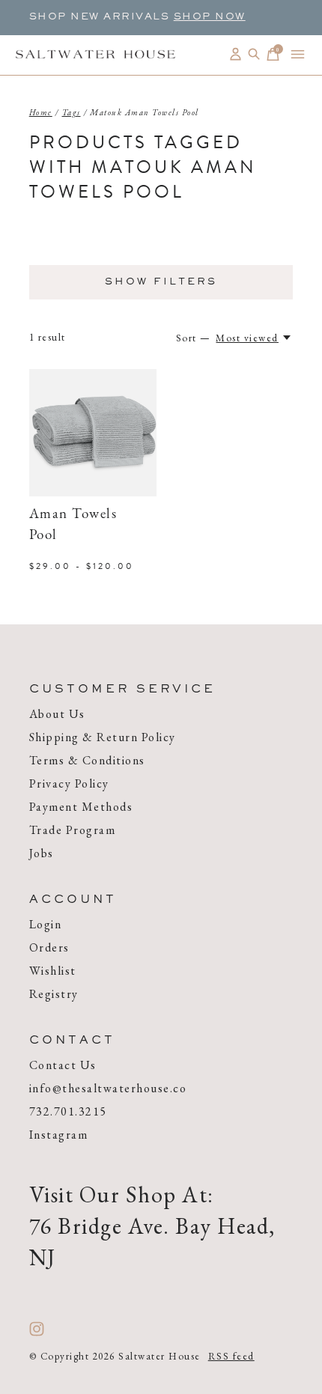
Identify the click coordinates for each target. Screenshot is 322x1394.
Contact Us (63, 1065)
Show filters (161, 282)
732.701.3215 (68, 1111)
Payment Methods (81, 807)
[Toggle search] (254, 54)
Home (40, 112)
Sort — (193, 338)
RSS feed (231, 1356)
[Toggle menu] (297, 54)
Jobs (41, 853)
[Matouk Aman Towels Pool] (93, 432)
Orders (49, 947)
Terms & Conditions (87, 760)
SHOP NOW (210, 17)
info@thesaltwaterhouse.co (108, 1088)
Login (45, 924)
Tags (71, 112)
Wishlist (52, 970)
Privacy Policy (69, 783)
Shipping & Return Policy (102, 737)
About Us (57, 714)
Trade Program (72, 830)
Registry (54, 994)
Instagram (58, 1134)
